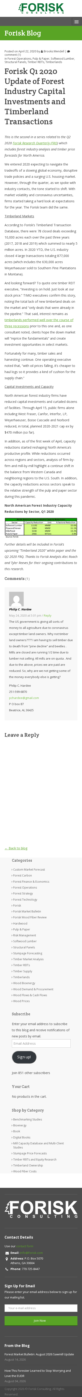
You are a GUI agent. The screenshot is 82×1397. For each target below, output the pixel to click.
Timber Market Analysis (28, 959)
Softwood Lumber (62, 59)
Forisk (17, 905)
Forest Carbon (22, 875)
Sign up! (24, 1056)
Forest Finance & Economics (31, 882)
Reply (47, 615)
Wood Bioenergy (24, 983)
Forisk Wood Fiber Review (29, 917)
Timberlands (54, 62)
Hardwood (20, 923)
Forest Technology (25, 900)
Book (16, 1131)
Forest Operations (19, 59)
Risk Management (24, 935)
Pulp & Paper (41, 59)
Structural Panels (15, 62)
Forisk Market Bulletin (27, 911)
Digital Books (21, 1137)
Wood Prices (21, 1001)
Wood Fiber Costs (24, 1171)
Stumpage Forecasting (27, 953)
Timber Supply (22, 971)
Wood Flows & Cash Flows (30, 995)
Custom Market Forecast (29, 869)
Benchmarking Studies (27, 1119)
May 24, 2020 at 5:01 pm (25, 615)
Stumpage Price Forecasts (30, 1153)
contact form (24, 1246)
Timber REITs (36, 62)
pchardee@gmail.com (24, 698)
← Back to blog (16, 848)
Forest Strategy (23, 893)
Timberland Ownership (28, 1165)
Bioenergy (19, 1125)
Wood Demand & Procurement (33, 989)
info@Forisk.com (31, 1253)
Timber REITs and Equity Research (34, 1159)
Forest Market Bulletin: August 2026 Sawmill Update (39, 1354)
